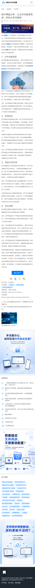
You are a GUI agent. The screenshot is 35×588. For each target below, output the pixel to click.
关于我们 (4, 583)
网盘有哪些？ (9, 414)
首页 (2, 9)
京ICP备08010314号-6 (16, 580)
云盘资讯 (8, 9)
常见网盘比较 (10, 425)
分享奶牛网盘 (20, 285)
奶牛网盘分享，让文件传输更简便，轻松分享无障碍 (9, 325)
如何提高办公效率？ (11, 418)
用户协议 (11, 583)
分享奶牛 (11, 285)
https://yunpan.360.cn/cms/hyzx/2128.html (15, 297)
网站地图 (18, 583)
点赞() (18, 273)
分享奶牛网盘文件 (7, 287)
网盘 (5, 35)
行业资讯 (16, 9)
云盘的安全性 (9, 422)
